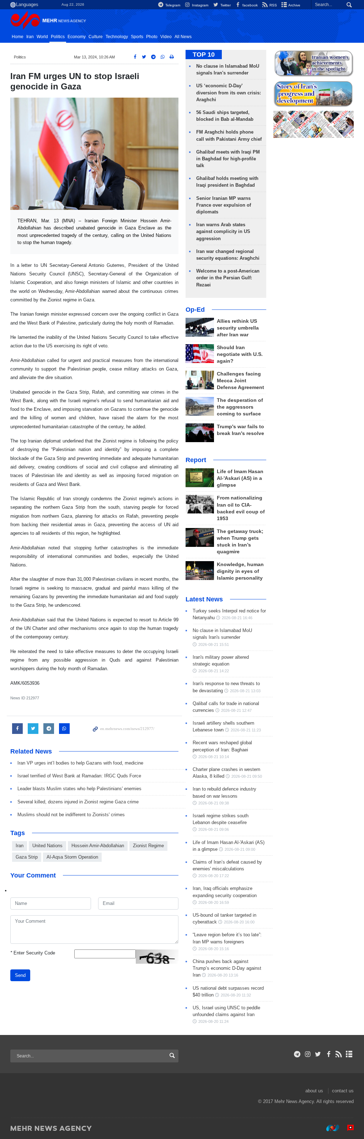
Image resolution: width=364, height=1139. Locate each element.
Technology (117, 36)
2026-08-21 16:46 (237, 618)
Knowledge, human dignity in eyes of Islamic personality (240, 571)
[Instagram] (307, 1054)
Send (20, 975)
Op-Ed (195, 309)
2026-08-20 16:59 (213, 902)
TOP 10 (204, 54)
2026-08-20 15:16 (213, 949)
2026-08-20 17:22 (213, 876)
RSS (272, 5)
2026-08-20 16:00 (239, 922)
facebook (249, 5)
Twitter (224, 5)
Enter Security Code (32, 953)
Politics (58, 36)
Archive (294, 5)
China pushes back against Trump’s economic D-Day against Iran (227, 968)
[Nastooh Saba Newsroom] (329, 1128)
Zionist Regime (148, 845)
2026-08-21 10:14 (213, 757)
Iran (30, 36)
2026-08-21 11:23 (246, 730)
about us (314, 1090)
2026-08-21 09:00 (240, 849)
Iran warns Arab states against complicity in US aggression (223, 231)
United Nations (47, 845)
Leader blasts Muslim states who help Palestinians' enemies (79, 788)
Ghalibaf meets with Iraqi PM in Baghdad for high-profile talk (228, 158)
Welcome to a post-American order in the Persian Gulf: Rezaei (227, 277)
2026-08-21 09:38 (213, 803)
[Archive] (349, 1054)
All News (183, 36)
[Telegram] (297, 1054)
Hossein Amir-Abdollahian (97, 845)
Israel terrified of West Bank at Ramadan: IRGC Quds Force (79, 775)
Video (166, 36)
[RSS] (338, 1054)
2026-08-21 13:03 (245, 691)
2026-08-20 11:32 (236, 995)
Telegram (172, 5)
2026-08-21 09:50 (246, 776)
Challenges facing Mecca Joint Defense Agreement (240, 380)
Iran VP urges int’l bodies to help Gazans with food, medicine (80, 763)
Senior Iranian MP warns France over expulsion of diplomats (223, 205)
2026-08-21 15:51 (213, 644)
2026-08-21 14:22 (213, 671)
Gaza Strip (27, 857)
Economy (77, 36)
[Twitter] (318, 1054)
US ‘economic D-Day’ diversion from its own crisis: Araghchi (228, 92)
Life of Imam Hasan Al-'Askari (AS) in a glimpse (240, 478)
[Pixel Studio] (347, 1128)
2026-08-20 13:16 (223, 975)
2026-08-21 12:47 (236, 710)
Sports (137, 36)
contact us (343, 1090)
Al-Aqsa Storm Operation (72, 857)
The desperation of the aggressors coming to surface (240, 407)
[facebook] (328, 1054)
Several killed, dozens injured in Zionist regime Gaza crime (78, 801)
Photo (151, 36)
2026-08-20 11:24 (213, 1021)
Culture (96, 36)
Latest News (204, 599)
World (42, 36)
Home (17, 36)
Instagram (199, 5)
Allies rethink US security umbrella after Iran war (238, 328)
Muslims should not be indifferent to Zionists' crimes (71, 814)
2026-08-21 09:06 (213, 829)
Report (196, 460)
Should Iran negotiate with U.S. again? (240, 354)
